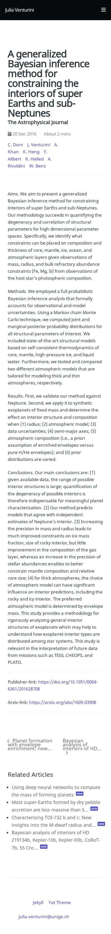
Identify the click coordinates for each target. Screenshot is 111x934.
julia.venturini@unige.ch (44, 917)
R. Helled (34, 159)
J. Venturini (38, 145)
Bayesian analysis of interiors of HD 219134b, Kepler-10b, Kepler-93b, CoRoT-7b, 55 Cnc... (56, 840)
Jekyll (38, 902)
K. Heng (31, 152)
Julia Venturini (19, 9)
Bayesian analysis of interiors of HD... (82, 745)
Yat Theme (60, 902)
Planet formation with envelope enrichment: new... (30, 745)
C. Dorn (15, 145)
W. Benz (37, 166)
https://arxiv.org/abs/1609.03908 (62, 702)
